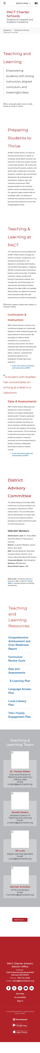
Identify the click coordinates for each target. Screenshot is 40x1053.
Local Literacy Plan (17, 702)
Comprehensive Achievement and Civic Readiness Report (19, 642)
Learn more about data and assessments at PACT (22, 454)
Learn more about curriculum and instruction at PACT (23, 367)
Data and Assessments (16, 670)
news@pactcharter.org (23, 981)
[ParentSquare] (20, 1019)
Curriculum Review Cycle (16, 658)
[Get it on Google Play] (20, 1025)
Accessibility (20, 997)
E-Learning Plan (20, 681)
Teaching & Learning (21, 30)
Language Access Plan (19, 690)
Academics (7, 30)
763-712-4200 (23, 978)
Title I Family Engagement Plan (19, 714)
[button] (23, 3)
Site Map (20, 994)
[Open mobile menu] (4, 3)
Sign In (20, 1001)
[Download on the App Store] (20, 1031)
